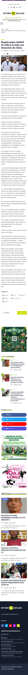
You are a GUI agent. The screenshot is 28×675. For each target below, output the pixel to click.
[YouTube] (14, 7)
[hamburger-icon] (1, 23)
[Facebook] (8, 7)
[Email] (18, 625)
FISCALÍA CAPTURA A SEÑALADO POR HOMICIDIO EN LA (13, 550)
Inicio (2, 29)
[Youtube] (10, 625)
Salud (7, 29)
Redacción (6, 50)
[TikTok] (20, 7)
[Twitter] (11, 7)
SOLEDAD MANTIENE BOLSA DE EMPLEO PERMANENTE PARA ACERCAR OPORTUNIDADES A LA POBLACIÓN (17, 396)
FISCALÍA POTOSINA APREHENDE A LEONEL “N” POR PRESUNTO (13, 518)
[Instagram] (17, 7)
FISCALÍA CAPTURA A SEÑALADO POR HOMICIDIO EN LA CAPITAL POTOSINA (17, 379)
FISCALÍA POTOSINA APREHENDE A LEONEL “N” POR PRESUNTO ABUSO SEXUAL (14, 20)
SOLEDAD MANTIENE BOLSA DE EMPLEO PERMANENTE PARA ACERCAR (13, 583)
